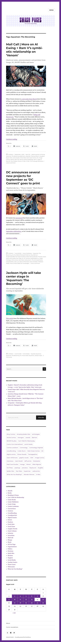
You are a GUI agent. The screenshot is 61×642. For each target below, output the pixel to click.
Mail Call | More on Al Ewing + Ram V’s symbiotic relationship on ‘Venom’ (24, 49)
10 (14, 599)
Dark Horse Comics (31, 157)
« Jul (14, 613)
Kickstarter (36, 461)
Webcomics (11, 567)
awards (28, 437)
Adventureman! (36, 154)
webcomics (36, 471)
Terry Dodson (14, 161)
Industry (10, 533)
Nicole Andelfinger (28, 159)
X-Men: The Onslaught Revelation (35, 161)
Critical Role (23, 157)
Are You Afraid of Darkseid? (19, 255)
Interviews (11, 535)
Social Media (12, 560)
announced (19, 218)
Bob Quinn (23, 156)
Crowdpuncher (12, 515)
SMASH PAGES (10, 637)
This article (9, 318)
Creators (10, 511)
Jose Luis (16, 261)
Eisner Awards (21, 454)
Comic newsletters (12, 627)
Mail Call (28, 154)
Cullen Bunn (22, 451)
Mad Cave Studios (12, 464)
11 (20, 599)
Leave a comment (10, 162)
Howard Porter (10, 261)
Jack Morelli (19, 461)
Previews (10, 551)
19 (26, 603)
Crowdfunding (12, 513)
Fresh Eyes (11, 524)
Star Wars (19, 471)
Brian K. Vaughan (40, 156)
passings (17, 468)
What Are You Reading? (14, 474)
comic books (16, 157)
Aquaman (38, 353)
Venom (20, 161)
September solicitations (13, 231)
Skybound (32, 468)
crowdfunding (11, 451)
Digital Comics (12, 517)
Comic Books (26, 353)
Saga (39, 159)
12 (26, 599)
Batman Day (29, 255)
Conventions (12, 508)
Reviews (10, 555)
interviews (10, 461)
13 (31, 599)
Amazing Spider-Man (23, 434)
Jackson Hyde (38, 355)
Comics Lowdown (12, 447)
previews (25, 468)
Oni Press (10, 468)
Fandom (10, 522)
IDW (31, 457)
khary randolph (34, 261)
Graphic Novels (12, 529)
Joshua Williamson (24, 261)
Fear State (21, 260)
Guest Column (12, 531)
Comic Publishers (27, 253)
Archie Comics (11, 437)
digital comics (11, 454)
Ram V (35, 159)
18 (20, 603)
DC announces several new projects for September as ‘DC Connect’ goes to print (23, 177)
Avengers (21, 437)
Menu (51, 10)
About (8, 623)
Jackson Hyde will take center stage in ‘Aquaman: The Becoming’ (23, 278)
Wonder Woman (29, 474)
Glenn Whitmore (12, 457)
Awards (10, 491)
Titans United (13, 263)
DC (37, 157)
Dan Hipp (18, 258)
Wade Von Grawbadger (23, 263)
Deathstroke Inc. (34, 258)
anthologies (36, 434)
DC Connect (27, 258)
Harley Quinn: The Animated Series (33, 260)
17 (14, 603)
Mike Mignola (36, 464)
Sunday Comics (12, 562)
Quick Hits (11, 553)
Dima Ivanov (15, 260)
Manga (10, 540)
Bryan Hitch (9, 157)
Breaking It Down (13, 495)
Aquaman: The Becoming (12, 156)
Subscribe (41, 417)
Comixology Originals (36, 447)
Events (10, 520)
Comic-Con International (15, 444)
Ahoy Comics (11, 434)
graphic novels (24, 457)
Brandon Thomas (30, 156)
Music (9, 542)
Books (10, 493)
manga (22, 464)
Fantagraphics (32, 454)
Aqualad (33, 353)
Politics (10, 549)
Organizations (12, 546)
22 (43, 603)
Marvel (21, 159)
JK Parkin (10, 154)
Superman (27, 471)
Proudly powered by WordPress (23, 637)
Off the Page (11, 544)
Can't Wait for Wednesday (26, 441)
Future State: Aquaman (28, 355)
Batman (34, 437)
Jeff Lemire (27, 461)
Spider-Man (10, 471)
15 (43, 599)
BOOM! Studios (11, 441)
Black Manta (29, 256)
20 (32, 603)
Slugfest (40, 468)
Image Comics (39, 457)
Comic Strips (12, 504)
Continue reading (11, 139)
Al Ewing (42, 154)
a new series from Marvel (29, 99)
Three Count (12, 564)
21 (37, 603)
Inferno (12, 159)
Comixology (24, 447)
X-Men (24, 161)
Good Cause (11, 526)
